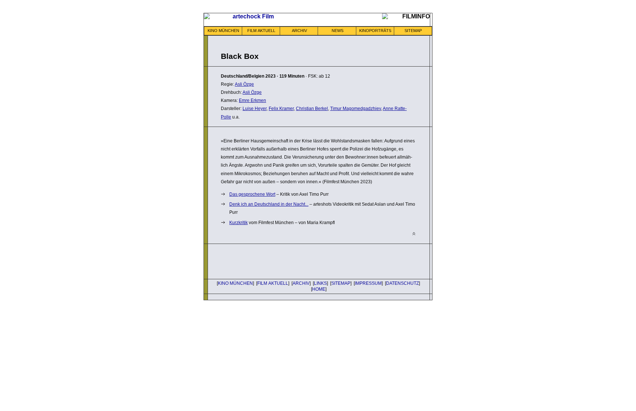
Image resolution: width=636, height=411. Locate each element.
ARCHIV (299, 30)
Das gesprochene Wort (252, 194)
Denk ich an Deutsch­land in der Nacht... (268, 204)
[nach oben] (414, 234)
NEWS (337, 30)
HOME (318, 289)
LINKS (320, 283)
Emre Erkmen (252, 100)
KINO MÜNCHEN (223, 30)
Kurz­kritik (238, 222)
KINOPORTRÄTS (375, 30)
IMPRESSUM (368, 283)
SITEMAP (413, 30)
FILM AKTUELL (261, 30)
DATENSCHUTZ (402, 283)
